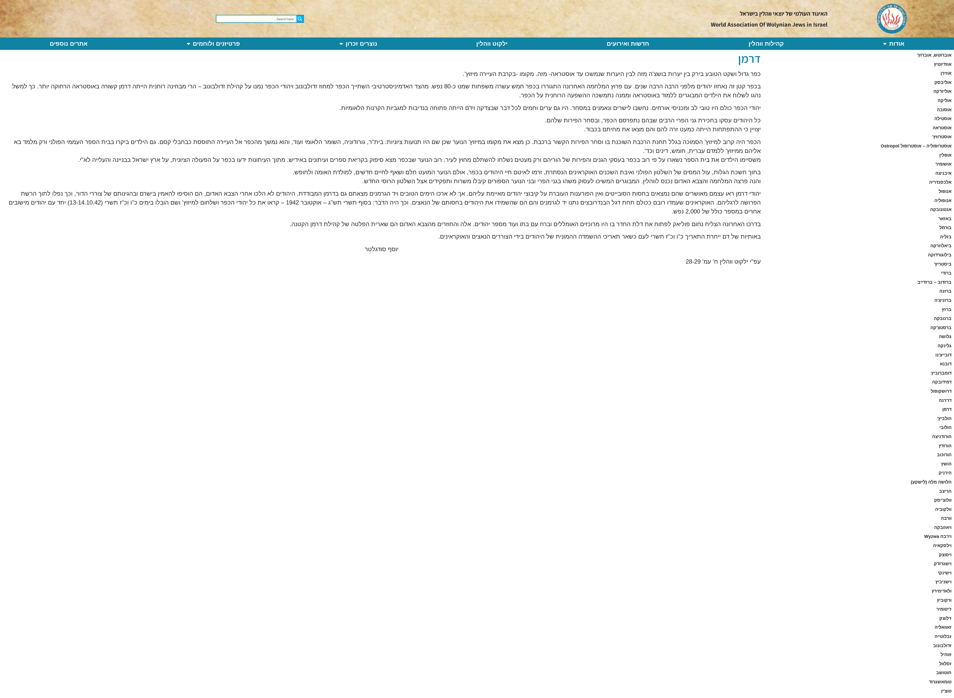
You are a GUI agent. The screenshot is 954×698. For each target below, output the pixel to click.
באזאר (945, 218)
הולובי (945, 427)
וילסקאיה (942, 545)
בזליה (946, 236)
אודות (896, 43)
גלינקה (945, 345)
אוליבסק (943, 82)
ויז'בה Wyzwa (938, 536)
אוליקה (945, 100)
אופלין (945, 155)
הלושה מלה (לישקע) (931, 482)
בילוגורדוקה (940, 254)
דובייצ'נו (943, 354)
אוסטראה (942, 127)
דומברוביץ (941, 373)
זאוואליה (943, 627)
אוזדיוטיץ (943, 64)
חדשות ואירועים (628, 43)
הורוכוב (944, 454)
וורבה (946, 518)
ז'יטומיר (944, 609)
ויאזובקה (943, 527)
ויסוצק (945, 554)
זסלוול (945, 663)
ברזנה (945, 291)
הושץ (946, 463)
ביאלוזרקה (941, 245)
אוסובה (944, 109)
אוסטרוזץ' (942, 136)
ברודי (946, 273)
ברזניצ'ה (943, 300)
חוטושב (944, 672)
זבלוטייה (943, 636)
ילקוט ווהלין (492, 43)
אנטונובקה (941, 209)
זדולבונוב (942, 645)
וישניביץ (943, 581)
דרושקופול (941, 391)
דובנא (946, 363)
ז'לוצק (945, 618)
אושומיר (943, 164)
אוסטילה (943, 118)
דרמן (947, 409)
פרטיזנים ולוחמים (216, 43)
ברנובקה (943, 318)
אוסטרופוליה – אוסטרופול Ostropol (916, 145)
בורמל (945, 227)
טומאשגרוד (940, 681)
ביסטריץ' (943, 264)
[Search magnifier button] (299, 18)
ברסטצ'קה (941, 327)
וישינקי (945, 572)
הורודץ (945, 445)
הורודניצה (942, 436)
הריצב (945, 491)
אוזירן (946, 73)
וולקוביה (943, 509)
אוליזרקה (942, 91)
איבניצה (943, 173)
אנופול (945, 191)
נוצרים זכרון (361, 43)
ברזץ (947, 309)
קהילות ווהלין (766, 43)
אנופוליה (943, 200)
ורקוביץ (944, 600)
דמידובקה (942, 382)
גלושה (945, 336)
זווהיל (946, 654)
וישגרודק (943, 563)
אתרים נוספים (68, 43)
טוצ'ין (946, 691)
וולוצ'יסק (943, 500)
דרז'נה (945, 400)
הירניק (945, 472)
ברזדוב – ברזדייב (934, 282)
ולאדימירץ (942, 591)
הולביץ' (944, 418)
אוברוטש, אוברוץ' (934, 55)
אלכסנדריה (940, 182)
